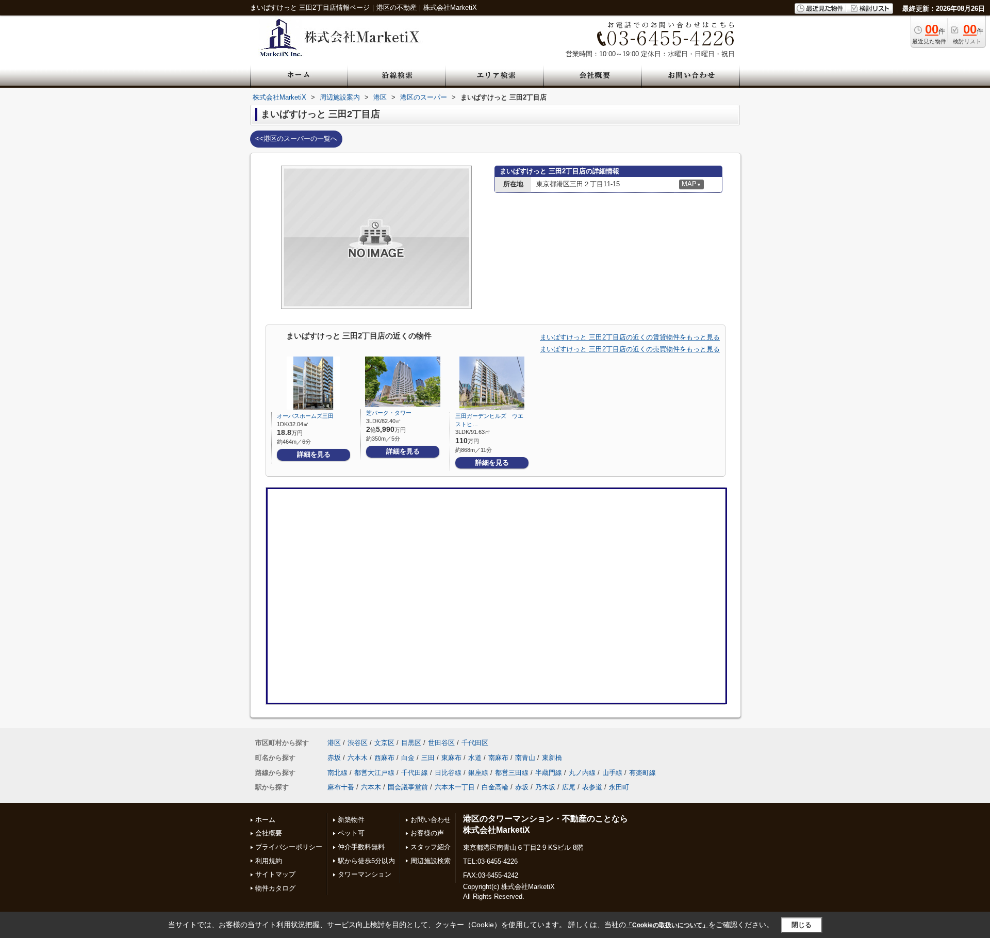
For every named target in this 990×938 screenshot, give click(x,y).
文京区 (384, 743)
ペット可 (351, 833)
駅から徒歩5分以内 (366, 861)
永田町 (619, 787)
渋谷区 (358, 743)
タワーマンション (364, 874)
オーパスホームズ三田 (305, 416)
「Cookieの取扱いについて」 (667, 925)
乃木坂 (545, 787)
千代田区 (474, 743)
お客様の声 (427, 833)
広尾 (568, 787)
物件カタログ (275, 888)
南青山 (525, 758)
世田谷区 (441, 743)
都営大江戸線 (374, 773)
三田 (428, 758)
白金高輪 (495, 787)
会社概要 (268, 833)
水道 (475, 758)
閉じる (801, 925)
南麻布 (498, 758)
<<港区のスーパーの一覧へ (296, 138)
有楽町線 (642, 773)
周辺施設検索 (430, 861)
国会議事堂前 (408, 787)
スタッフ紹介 (430, 847)
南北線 (337, 773)
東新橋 (552, 758)
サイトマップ (275, 874)
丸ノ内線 (582, 773)
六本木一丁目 (455, 787)
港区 (334, 743)
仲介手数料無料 (361, 847)
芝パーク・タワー (388, 413)
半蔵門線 (548, 773)
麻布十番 (340, 787)
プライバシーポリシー (288, 847)
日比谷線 (448, 773)
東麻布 (451, 758)
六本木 (358, 758)
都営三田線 (512, 773)
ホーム (265, 819)
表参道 (592, 787)
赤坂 (334, 758)
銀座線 (478, 773)
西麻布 (384, 758)
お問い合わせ (430, 819)
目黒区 (411, 743)
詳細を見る (314, 454)
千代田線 (414, 773)
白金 (408, 758)
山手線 (612, 773)
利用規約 (268, 861)
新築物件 (351, 819)
